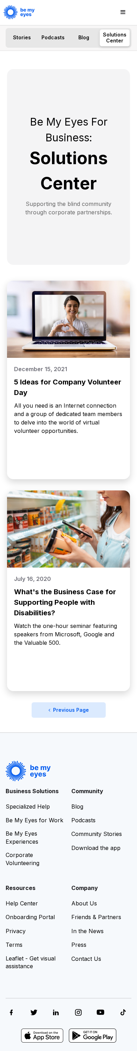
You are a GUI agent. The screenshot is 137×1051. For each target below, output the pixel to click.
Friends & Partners (96, 917)
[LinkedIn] (55, 1012)
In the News (87, 931)
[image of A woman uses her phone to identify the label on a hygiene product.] (68, 529)
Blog (83, 37)
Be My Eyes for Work (34, 820)
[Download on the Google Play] (92, 1036)
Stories (22, 37)
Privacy (16, 931)
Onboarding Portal (30, 917)
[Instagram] (78, 1012)
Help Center (22, 903)
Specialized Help (28, 806)
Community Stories (96, 833)
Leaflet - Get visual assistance (31, 962)
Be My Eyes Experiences (22, 837)
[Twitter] (33, 1012)
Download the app (95, 847)
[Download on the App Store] (42, 1036)
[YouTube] (100, 1012)
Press (78, 944)
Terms (14, 944)
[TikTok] (123, 1012)
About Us (84, 903)
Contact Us (86, 958)
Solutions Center (114, 37)
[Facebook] (11, 1012)
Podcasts (53, 37)
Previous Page (69, 710)
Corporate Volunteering (22, 858)
